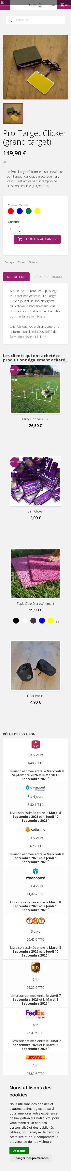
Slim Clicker (35, 511)
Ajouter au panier (37, 239)
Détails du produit (49, 277)
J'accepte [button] (19, 1150)
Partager (10, 262)
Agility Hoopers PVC (35, 419)
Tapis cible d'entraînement (35, 603)
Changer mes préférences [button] (31, 1158)
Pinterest (34, 262)
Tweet (21, 262)
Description (16, 277)
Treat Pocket (36, 696)
